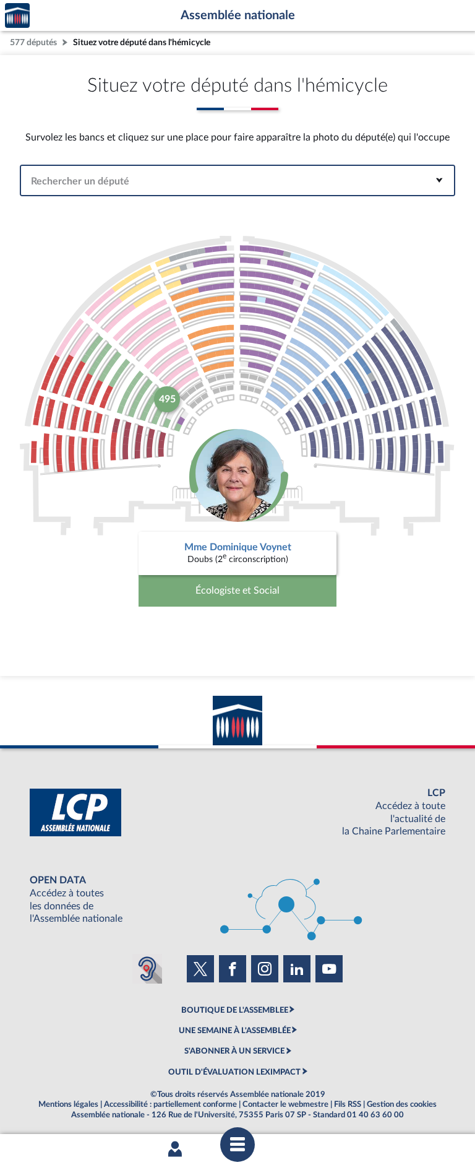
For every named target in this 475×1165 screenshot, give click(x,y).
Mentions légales (68, 1104)
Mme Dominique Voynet (237, 547)
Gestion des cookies (402, 1104)
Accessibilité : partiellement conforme (170, 1104)
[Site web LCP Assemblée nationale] (237, 812)
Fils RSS (347, 1104)
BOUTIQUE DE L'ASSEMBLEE (234, 1010)
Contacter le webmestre (285, 1104)
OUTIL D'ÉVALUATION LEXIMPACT (234, 1072)
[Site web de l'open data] (237, 900)
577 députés (33, 42)
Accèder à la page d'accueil (17, 16)
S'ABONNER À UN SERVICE (234, 1051)
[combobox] (237, 180)
